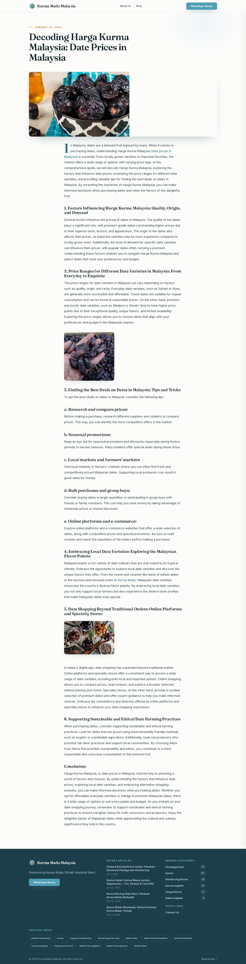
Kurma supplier (185, 885)
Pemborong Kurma (185, 879)
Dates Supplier (185, 898)
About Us (125, 6)
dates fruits (131, 938)
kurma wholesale (183, 938)
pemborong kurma (41, 938)
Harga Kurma (185, 891)
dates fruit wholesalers (156, 938)
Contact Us (172, 912)
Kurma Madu (127, 580)
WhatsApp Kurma (202, 6)
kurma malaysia (39, 945)
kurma (185, 873)
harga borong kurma (80, 938)
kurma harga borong (108, 938)
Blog (139, 6)
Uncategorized (185, 867)
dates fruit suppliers (89, 945)
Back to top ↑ (209, 959)
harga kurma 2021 (63, 945)
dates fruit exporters (117, 945)
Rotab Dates (140, 945)
